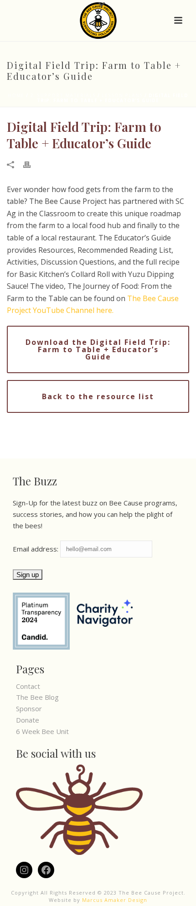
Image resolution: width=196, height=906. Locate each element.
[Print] (31, 164)
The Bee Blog (37, 697)
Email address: (36, 548)
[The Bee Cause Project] (98, 20)
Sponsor (29, 708)
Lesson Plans (122, 95)
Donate (27, 719)
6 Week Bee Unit (42, 731)
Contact (28, 686)
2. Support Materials (63, 95)
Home (16, 95)
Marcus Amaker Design (114, 899)
